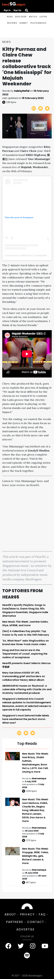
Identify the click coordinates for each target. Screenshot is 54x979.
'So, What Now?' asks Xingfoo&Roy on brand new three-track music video (25, 642)
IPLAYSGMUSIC (38, 23)
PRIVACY (27, 914)
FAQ (42, 914)
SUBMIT (24, 23)
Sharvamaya (39, 778)
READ (10, 16)
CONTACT (35, 922)
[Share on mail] (34, 108)
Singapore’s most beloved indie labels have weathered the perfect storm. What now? (25, 719)
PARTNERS (14, 922)
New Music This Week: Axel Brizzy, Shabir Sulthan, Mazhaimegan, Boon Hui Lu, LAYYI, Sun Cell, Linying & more (35, 762)
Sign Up (17, 10)
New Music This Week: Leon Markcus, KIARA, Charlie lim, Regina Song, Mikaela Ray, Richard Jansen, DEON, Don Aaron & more (35, 810)
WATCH (33, 16)
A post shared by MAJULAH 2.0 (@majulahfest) (27, 255)
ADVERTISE (25, 929)
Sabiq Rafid (21, 91)
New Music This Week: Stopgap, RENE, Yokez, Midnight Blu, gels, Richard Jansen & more (35, 856)
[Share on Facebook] (40, 108)
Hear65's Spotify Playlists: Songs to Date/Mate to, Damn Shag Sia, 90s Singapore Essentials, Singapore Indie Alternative (25, 610)
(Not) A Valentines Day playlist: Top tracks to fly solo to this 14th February (25, 633)
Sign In (7, 10)
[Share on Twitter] (47, 108)
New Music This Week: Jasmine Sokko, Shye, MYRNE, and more (25, 623)
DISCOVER (21, 16)
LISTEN (43, 16)
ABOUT (10, 914)
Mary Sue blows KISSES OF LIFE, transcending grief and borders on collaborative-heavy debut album (23, 676)
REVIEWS (12, 23)
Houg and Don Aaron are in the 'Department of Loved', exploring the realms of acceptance (24, 653)
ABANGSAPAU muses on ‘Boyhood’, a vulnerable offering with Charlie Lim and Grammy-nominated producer (26, 689)
